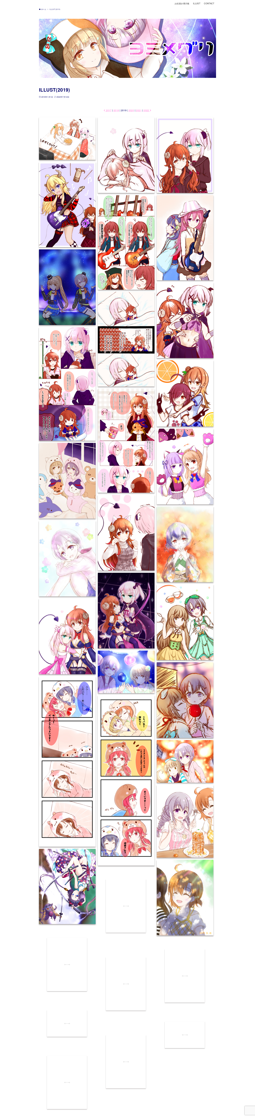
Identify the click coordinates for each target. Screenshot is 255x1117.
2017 (108, 110)
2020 (131, 110)
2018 (116, 110)
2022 (146, 110)
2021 (139, 110)
